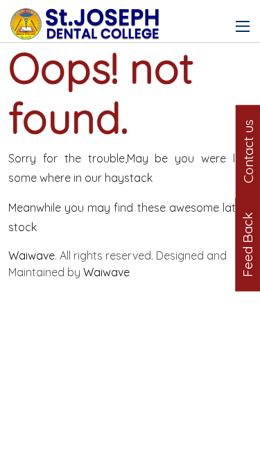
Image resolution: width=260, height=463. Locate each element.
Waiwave (31, 255)
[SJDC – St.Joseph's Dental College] (86, 17)
